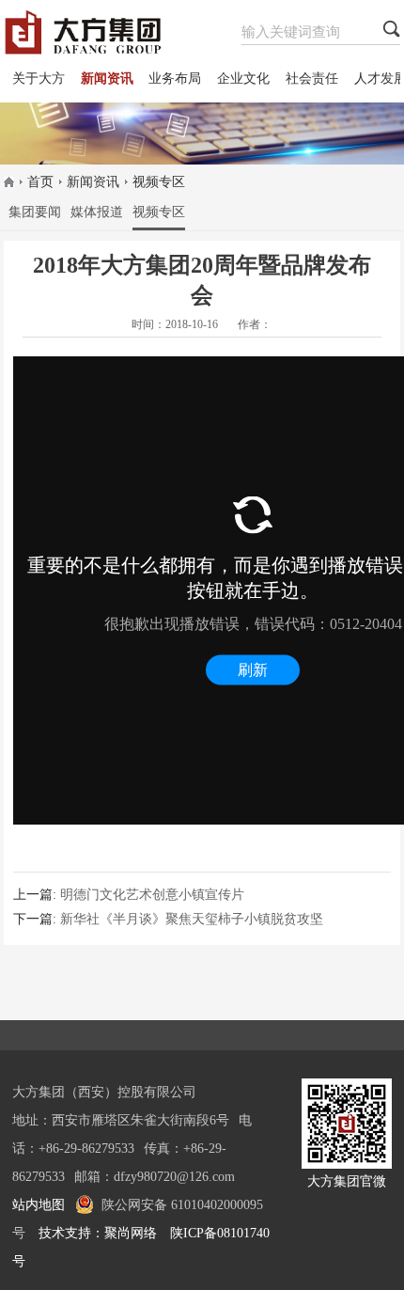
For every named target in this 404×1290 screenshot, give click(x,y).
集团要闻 (34, 212)
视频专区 (158, 182)
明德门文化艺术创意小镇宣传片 (152, 895)
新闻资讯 (107, 78)
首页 (40, 182)
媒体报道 (96, 212)
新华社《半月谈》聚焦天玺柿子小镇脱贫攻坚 (191, 919)
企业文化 (243, 78)
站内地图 (38, 1205)
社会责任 (312, 78)
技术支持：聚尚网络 (98, 1233)
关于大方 (38, 78)
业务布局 (174, 78)
